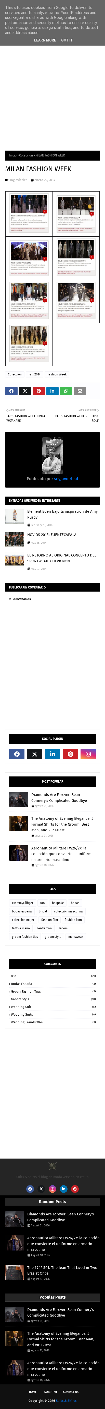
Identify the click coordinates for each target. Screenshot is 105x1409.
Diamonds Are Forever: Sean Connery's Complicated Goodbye (59, 797)
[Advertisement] (52, 87)
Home (33, 1392)
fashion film (49, 920)
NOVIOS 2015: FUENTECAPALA (51, 534)
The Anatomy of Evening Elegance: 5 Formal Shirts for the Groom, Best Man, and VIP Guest (62, 824)
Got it (67, 40)
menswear (75, 937)
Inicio (13, 155)
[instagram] (88, 754)
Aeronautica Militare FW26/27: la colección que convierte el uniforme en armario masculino (62, 854)
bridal (43, 911)
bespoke (58, 903)
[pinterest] (70, 754)
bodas (75, 903)
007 (42, 903)
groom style (53, 937)
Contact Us (70, 1392)
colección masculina (68, 911)
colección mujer (23, 920)
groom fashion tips (25, 937)
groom (63, 928)
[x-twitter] (34, 754)
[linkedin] (52, 754)
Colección (26, 155)
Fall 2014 (35, 374)
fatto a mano (21, 928)
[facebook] (16, 754)
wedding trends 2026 (53, 1022)
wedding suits (53, 1014)
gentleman (44, 928)
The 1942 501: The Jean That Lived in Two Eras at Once (62, 1270)
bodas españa (22, 911)
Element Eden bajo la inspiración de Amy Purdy (62, 514)
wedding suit (53, 1007)
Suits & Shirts (66, 1401)
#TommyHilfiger (22, 903)
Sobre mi (50, 1392)
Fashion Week (57, 374)
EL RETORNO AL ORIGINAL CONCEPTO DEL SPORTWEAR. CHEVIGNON (61, 558)
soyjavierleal (19, 180)
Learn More (45, 40)
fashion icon (73, 920)
